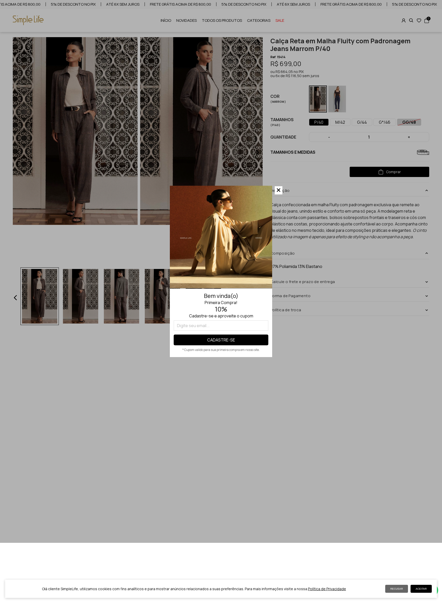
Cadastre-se (221, 340)
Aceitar (421, 588)
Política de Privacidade (327, 588)
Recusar (396, 588)
